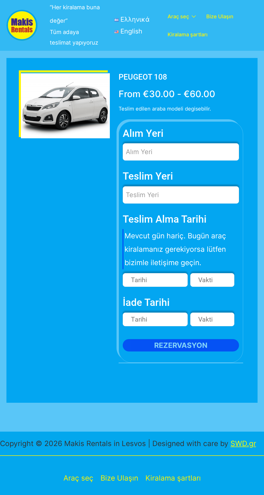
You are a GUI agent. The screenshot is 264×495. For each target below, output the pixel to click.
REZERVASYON (181, 345)
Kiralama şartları (173, 478)
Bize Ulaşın (119, 478)
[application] (192, 16)
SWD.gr (243, 443)
